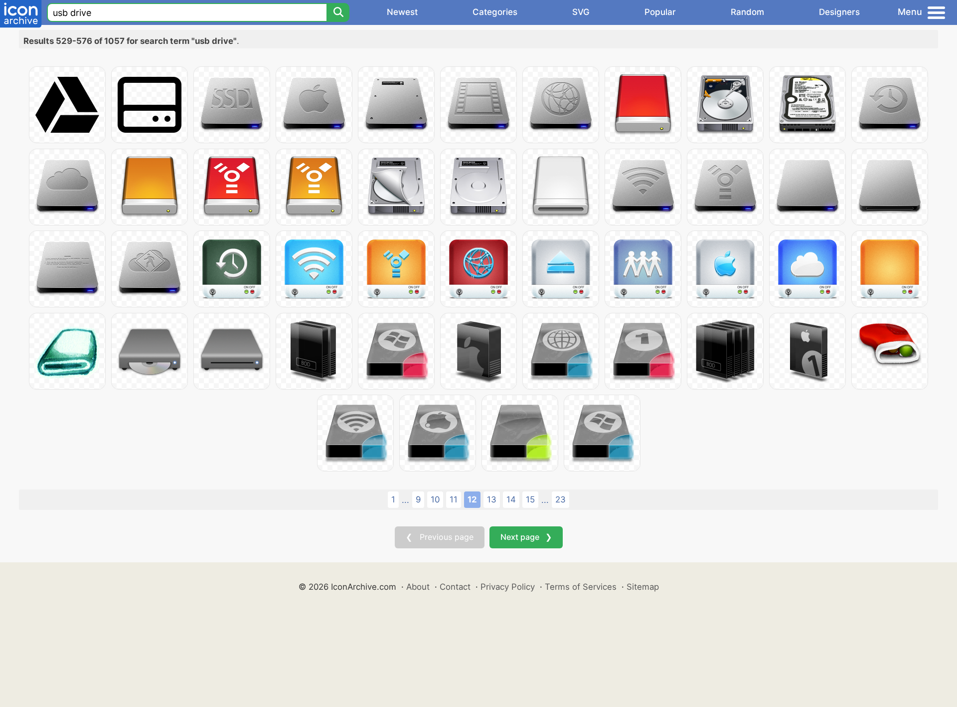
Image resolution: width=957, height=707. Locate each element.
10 (435, 499)
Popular (660, 12)
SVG (581, 12)
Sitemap (643, 587)
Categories (495, 12)
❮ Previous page (440, 537)
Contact (455, 587)
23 (560, 499)
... (405, 500)
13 (491, 499)
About (418, 587)
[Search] (337, 12)
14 (511, 499)
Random (747, 12)
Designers (839, 12)
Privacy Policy (507, 587)
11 (454, 499)
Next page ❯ (526, 537)
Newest (402, 12)
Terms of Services (581, 587)
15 (530, 499)
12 (472, 499)
